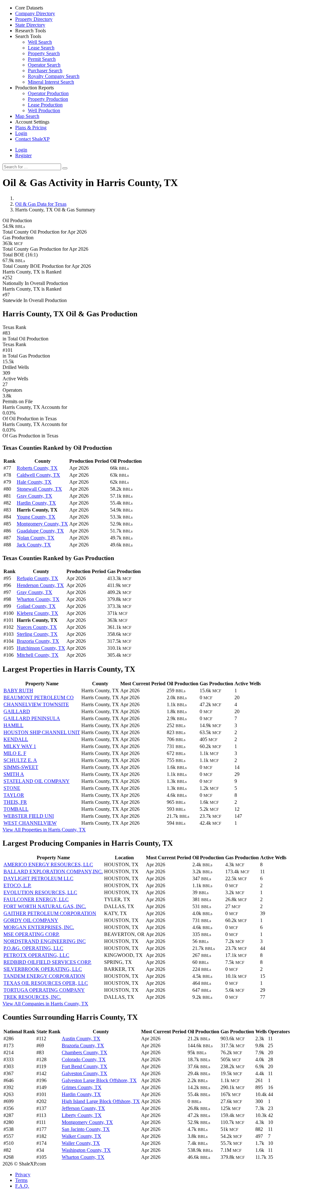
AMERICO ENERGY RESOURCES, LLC (48, 864)
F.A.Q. (22, 1186)
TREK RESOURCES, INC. (32, 997)
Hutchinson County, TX (41, 648)
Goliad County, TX (36, 606)
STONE (11, 788)
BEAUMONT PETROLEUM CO (38, 697)
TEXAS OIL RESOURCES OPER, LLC (45, 983)
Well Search (40, 42)
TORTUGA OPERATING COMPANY (44, 990)
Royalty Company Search (53, 76)
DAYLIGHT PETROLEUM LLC (38, 878)
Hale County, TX (34, 482)
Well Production (44, 110)
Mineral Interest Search (51, 82)
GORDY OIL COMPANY (30, 920)
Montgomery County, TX (42, 523)
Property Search (44, 53)
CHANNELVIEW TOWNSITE (36, 704)
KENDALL (15, 739)
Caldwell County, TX (38, 475)
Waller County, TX (81, 1143)
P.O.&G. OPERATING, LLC (33, 948)
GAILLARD (16, 711)
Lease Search (41, 47)
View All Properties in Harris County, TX (44, 829)
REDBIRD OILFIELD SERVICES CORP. (47, 962)
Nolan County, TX (35, 537)
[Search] (64, 168)
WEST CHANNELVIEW (30, 823)
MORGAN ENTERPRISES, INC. (38, 927)
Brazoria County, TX (38, 641)
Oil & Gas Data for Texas (40, 204)
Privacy (22, 1174)
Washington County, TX (86, 1150)
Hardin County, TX (36, 503)
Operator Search (44, 65)
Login (21, 149)
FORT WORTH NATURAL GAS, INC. (44, 906)
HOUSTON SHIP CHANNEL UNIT (41, 732)
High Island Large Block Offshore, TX (101, 1101)
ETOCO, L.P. (17, 885)
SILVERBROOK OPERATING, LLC (42, 969)
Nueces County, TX (37, 627)
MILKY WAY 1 (19, 746)
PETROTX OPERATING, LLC (36, 955)
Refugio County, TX (37, 578)
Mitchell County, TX (38, 655)
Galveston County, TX (84, 1073)
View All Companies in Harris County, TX (45, 1003)
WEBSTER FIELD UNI (28, 816)
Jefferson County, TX (83, 1108)
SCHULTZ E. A (20, 760)
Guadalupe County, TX (40, 530)
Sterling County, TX (37, 634)
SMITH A (13, 774)
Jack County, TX (34, 544)
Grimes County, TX (82, 1087)
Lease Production (45, 104)
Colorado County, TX (84, 1059)
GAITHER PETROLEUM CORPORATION (49, 913)
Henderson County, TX (40, 585)
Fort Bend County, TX (84, 1066)
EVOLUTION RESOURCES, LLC (40, 892)
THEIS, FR (15, 802)
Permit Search (42, 59)
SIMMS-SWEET (20, 767)
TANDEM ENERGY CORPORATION (44, 976)
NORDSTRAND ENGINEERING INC (44, 941)
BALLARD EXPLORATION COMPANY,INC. (53, 871)
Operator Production (48, 93)
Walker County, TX (81, 1136)
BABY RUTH (18, 690)
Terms (21, 1180)
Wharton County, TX (38, 599)
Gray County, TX (34, 496)
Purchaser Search (45, 70)
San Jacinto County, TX (86, 1129)
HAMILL (13, 725)
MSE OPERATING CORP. (31, 934)
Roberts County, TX (37, 468)
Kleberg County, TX (37, 613)
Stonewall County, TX (39, 489)
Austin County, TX (81, 1038)
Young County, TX (36, 517)
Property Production (48, 99)
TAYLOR (13, 795)
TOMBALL (15, 809)
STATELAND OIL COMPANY (36, 781)
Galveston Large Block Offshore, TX (99, 1080)
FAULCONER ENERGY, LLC (36, 899)
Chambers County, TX (84, 1052)
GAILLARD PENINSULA (31, 718)
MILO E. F (14, 753)
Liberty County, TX (82, 1115)
